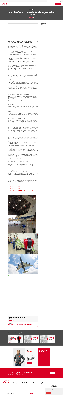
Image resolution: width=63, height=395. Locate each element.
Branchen (45, 3)
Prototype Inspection (24, 384)
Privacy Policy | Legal (16, 393)
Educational (40, 357)
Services (33, 382)
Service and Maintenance (16, 383)
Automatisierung (34, 3)
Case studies (42, 383)
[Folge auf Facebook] (32, 393)
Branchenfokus (31, 9)
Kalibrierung (28, 3)
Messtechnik (23, 3)
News (53, 3)
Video (40, 358)
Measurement (33, 384)
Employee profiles (43, 384)
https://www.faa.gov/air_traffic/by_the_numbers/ (16, 193)
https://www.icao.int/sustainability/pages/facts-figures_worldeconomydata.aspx (21, 186)
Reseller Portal (14, 384)
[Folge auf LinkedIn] (30, 393)
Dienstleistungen (40, 3)
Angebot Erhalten (58, 3)
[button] (61, 389)
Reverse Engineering (24, 382)
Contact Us (52, 372)
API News (42, 382)
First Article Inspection (24, 383)
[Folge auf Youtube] (31, 393)
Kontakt (50, 3)
